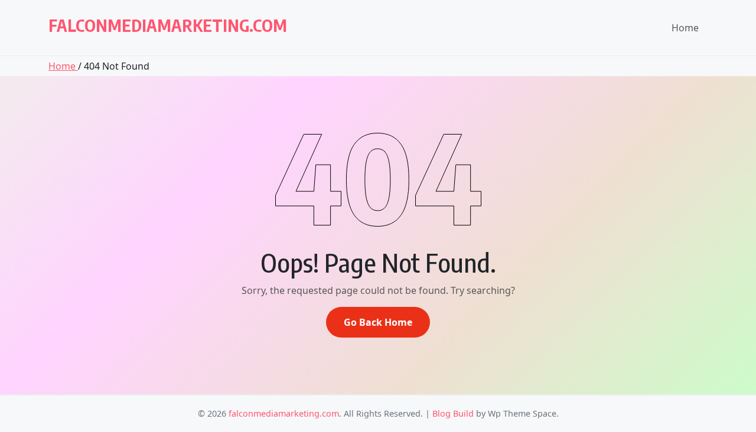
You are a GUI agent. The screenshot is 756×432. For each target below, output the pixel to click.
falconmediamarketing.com (167, 25)
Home (685, 27)
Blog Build (453, 413)
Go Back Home (378, 322)
